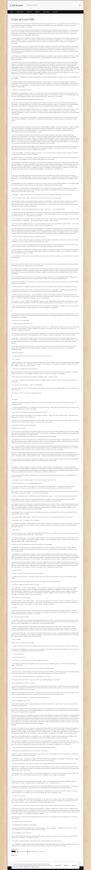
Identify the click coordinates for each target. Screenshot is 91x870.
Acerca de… (37, 11)
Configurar (74, 865)
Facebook (66, 5)
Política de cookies (35, 866)
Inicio (11, 11)
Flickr (72, 5)
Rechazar (66, 865)
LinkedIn (77, 5)
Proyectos (29, 11)
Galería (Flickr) (20, 11)
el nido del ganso (16, 5)
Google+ (74, 5)
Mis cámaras (46, 11)
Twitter (69, 5)
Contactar (55, 11)
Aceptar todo (58, 865)
